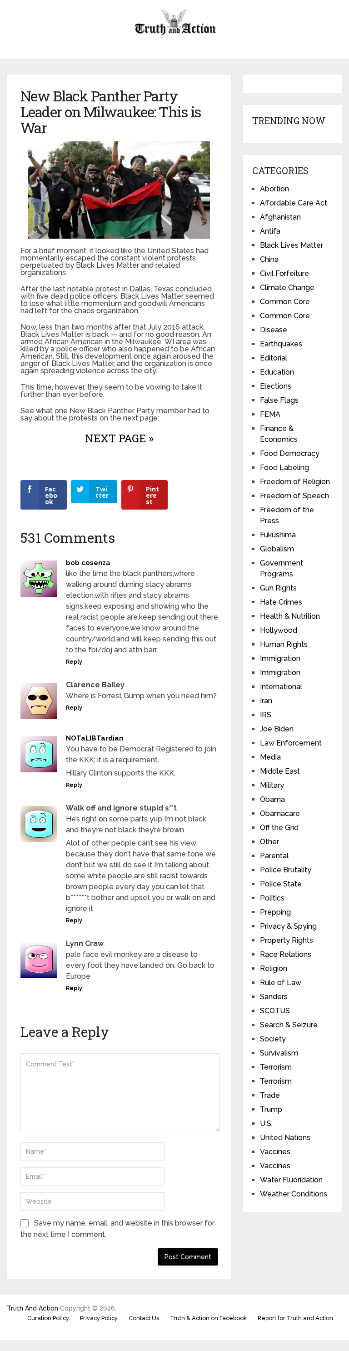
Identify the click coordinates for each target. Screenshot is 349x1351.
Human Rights (284, 644)
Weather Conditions (293, 1194)
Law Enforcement (291, 743)
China (269, 259)
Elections (275, 386)
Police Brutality (285, 870)
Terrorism (276, 1067)
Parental (274, 855)
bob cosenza (88, 563)
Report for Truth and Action (295, 1318)
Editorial (273, 358)
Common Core (285, 301)
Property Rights (286, 940)
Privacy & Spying (288, 926)
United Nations (285, 1137)
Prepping (275, 912)
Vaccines (275, 1151)
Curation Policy (48, 1318)
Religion (273, 968)
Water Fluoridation (291, 1180)
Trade (270, 1095)
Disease (273, 329)
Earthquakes (281, 344)
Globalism (277, 549)
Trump (271, 1109)
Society (273, 1039)
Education (277, 372)
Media (270, 757)
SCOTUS (275, 1010)
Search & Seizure (289, 1025)
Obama (272, 799)
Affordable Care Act (293, 203)
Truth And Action (32, 1308)
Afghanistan (280, 217)
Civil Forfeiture (284, 273)
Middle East (280, 771)
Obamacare (280, 813)
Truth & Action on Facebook (208, 1318)
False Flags (279, 400)
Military (272, 785)
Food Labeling (284, 467)
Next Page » (119, 438)
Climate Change (287, 287)
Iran (266, 700)
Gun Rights (278, 588)
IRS (265, 715)
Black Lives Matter (291, 245)
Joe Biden (277, 729)
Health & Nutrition (290, 616)
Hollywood (278, 630)
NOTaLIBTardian (94, 738)
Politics (272, 898)
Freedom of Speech (294, 495)
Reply (74, 662)
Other (269, 841)
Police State (281, 884)
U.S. (266, 1123)
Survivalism (279, 1053)
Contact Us (144, 1318)
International (281, 686)
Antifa (270, 231)
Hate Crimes (281, 602)
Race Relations (285, 954)
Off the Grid (279, 827)
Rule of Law (280, 982)
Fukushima (278, 534)
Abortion (274, 189)
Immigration (280, 658)
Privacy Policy (99, 1318)
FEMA (270, 414)
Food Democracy (289, 453)
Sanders (274, 996)
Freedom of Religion (295, 481)
